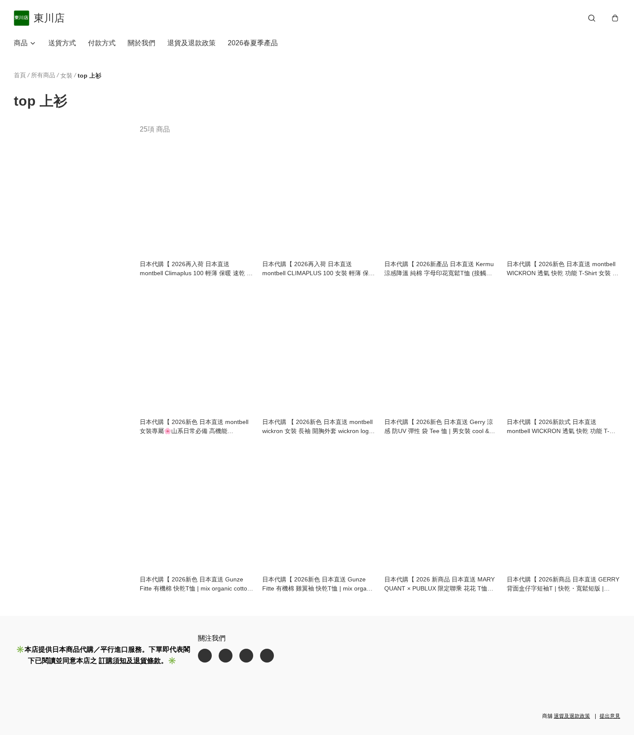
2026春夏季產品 (253, 43)
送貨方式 (62, 43)
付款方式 (102, 43)
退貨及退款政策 (191, 43)
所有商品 (43, 75)
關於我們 (141, 43)
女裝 (66, 75)
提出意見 (609, 716)
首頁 (20, 75)
